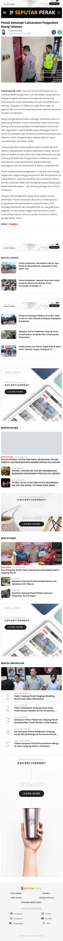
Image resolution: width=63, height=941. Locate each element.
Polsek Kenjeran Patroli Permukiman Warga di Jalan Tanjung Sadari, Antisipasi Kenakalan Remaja (36, 745)
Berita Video (6, 567)
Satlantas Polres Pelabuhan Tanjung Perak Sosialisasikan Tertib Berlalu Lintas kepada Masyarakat (39, 334)
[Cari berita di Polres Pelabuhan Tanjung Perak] (59, 12)
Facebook (18, 913)
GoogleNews (18, 923)
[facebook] (54, 32)
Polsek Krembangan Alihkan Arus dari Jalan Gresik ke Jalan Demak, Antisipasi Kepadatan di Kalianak (40, 318)
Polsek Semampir (15, 30)
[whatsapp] (59, 32)
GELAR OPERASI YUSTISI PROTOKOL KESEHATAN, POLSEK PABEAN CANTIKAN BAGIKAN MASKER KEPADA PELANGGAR (30, 461)
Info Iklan (16, 897)
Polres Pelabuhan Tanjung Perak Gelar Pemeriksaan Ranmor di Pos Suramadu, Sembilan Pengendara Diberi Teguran (34, 709)
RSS (48, 923)
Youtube (48, 918)
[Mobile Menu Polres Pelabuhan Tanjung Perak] (5, 12)
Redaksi (13, 224)
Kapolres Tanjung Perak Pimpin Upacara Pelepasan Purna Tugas (32, 594)
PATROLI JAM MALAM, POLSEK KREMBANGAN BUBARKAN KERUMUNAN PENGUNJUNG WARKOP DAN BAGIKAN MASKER (36, 472)
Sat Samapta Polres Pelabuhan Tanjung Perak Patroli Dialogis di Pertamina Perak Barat (35, 733)
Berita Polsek (7, 457)
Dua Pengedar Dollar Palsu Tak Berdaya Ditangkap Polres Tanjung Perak (30, 571)
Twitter (48, 913)
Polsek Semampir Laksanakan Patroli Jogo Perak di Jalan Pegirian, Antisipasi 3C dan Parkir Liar (39, 266)
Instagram (17, 918)
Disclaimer (16, 893)
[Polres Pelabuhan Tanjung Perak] (31, 12)
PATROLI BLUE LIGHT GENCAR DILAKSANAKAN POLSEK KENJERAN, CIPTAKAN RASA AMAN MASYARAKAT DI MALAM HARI (35, 484)
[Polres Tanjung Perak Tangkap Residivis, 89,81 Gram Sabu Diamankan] (31, 678)
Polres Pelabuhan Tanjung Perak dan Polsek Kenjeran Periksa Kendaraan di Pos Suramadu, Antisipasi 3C (39, 283)
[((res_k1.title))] (31, 443)
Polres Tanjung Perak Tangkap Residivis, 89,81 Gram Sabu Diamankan (34, 697)
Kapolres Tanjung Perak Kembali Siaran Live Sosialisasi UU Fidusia (34, 582)
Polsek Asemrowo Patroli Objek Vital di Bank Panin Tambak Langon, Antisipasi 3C (40, 348)
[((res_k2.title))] (31, 553)
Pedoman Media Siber (31, 902)
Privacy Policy (46, 897)
